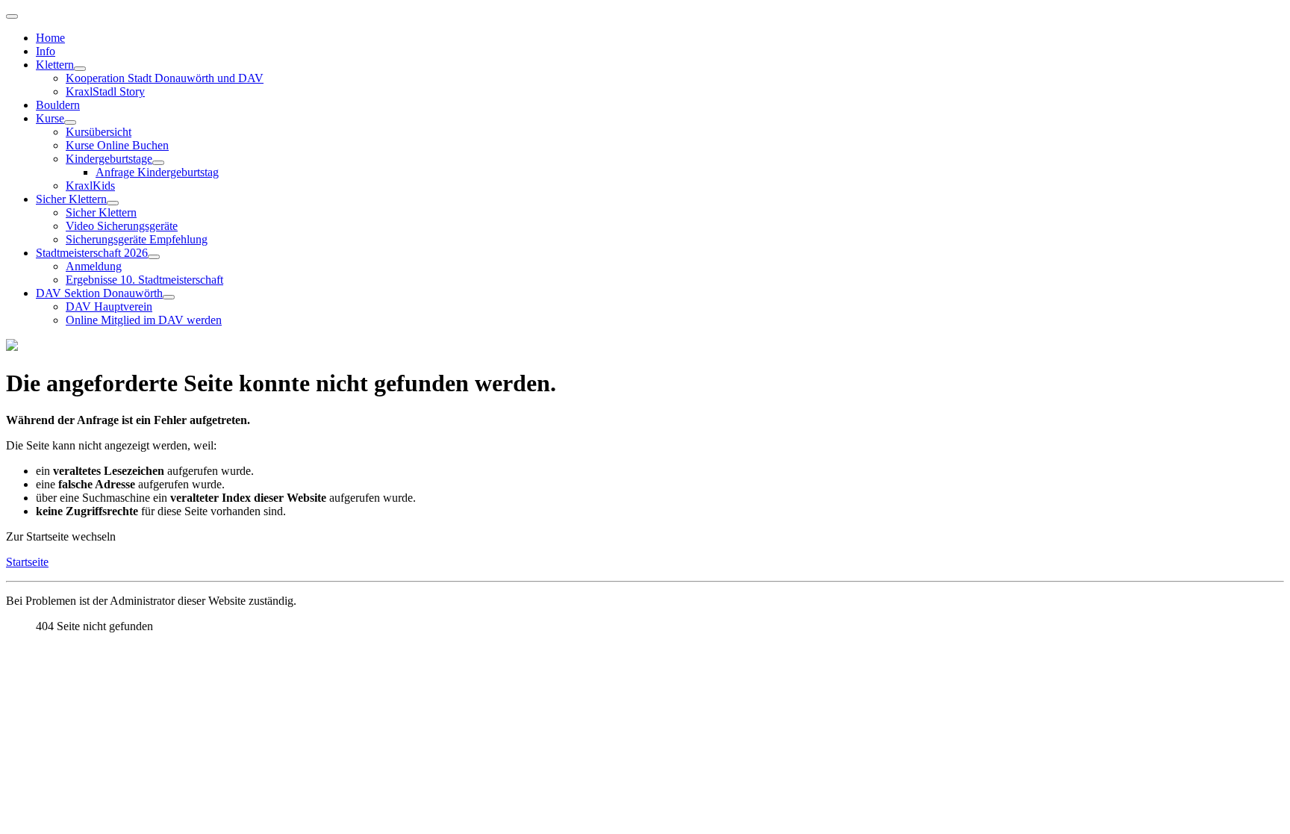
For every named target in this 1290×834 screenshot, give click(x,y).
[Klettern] (80, 68)
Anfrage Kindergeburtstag (157, 172)
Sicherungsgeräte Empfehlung (137, 239)
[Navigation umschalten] (12, 16)
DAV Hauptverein (109, 306)
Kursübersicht (98, 131)
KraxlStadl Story (105, 91)
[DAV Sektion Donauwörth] (169, 297)
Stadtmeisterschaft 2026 (92, 252)
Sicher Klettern (71, 199)
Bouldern (58, 105)
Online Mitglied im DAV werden (144, 320)
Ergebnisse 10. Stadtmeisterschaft (144, 279)
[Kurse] (70, 122)
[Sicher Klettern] (113, 203)
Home (50, 37)
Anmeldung (94, 266)
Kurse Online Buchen (117, 145)
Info (45, 51)
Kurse (50, 118)
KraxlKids (90, 185)
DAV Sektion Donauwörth (99, 293)
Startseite (27, 562)
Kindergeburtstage (109, 158)
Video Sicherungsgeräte (122, 226)
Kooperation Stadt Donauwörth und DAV (165, 78)
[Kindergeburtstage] (158, 163)
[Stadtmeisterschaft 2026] (154, 257)
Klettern (55, 64)
